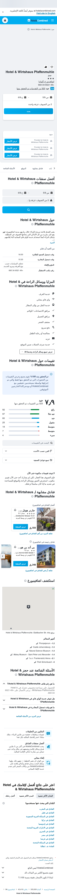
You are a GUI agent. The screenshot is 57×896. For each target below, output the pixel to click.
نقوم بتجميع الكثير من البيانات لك (38, 872)
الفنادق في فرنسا (47, 838)
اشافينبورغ (11, 889)
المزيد (52, 242)
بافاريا (25, 889)
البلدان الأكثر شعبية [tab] (45, 795)
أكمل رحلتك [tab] (10, 795)
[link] (36, 533)
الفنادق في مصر (47, 835)
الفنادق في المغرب (46, 809)
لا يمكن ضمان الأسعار (46, 860)
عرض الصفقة (20, 526)
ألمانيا (39, 889)
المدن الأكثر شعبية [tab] (26, 795)
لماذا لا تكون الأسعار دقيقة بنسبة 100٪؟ (35, 877)
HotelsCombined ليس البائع (40, 867)
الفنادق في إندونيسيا (46, 823)
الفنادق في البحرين (46, 831)
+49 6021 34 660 (46, 84)
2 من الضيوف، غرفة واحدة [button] (40, 104)
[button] (3, 12)
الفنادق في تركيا (48, 820)
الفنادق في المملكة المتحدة (43, 842)
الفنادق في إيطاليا (47, 846)
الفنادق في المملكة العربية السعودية (40, 816)
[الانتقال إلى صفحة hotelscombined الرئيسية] (37, 20)
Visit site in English (45, 13)
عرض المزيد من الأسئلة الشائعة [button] (28, 716)
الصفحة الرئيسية (49, 889)
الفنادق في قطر (48, 812)
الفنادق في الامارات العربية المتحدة (40, 827)
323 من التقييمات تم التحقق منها (31, 88)
